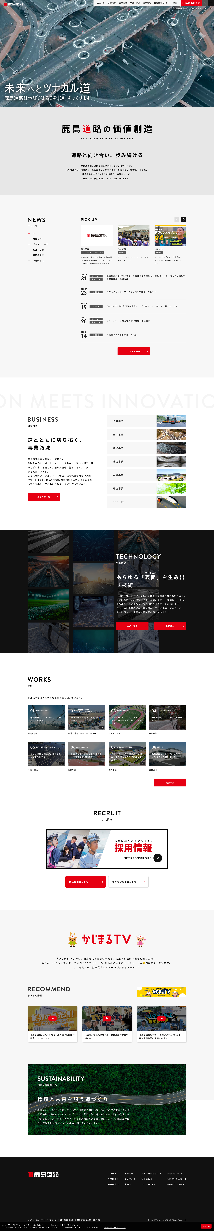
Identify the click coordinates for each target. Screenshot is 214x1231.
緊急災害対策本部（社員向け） (89, 1220)
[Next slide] (183, 219)
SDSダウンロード (175, 1184)
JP (205, 8)
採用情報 (191, 2)
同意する (206, 1226)
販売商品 (147, 3)
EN (211, 8)
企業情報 (112, 3)
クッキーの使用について (115, 1227)
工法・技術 (135, 3)
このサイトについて (35, 1220)
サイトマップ (51, 1220)
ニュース (101, 3)
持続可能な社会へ (162, 3)
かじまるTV (147, 1184)
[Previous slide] (176, 219)
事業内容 (123, 3)
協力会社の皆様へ (181, 8)
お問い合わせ (195, 8)
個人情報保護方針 (67, 1220)
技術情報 (129, 1173)
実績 (175, 3)
